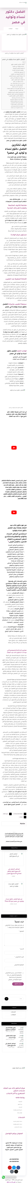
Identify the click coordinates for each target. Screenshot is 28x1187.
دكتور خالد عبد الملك (11, 1182)
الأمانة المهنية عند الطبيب (17, 74)
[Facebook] (18, 1168)
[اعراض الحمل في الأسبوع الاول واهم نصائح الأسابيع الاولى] (20, 1046)
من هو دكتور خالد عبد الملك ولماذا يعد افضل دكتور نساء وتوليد (15, 89)
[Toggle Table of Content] (23, 62)
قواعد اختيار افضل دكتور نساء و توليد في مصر (17, 80)
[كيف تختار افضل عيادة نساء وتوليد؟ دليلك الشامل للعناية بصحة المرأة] (20, 1038)
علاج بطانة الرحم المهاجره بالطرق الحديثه (11, 1030)
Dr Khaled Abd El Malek (18, 813)
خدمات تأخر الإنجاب (17, 593)
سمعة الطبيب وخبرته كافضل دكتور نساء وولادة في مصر (16, 77)
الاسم (22, 949)
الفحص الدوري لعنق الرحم (12, 804)
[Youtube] (10, 1168)
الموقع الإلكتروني (19, 965)
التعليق (21, 931)
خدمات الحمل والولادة (16, 602)
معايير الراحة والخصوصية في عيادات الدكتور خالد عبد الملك (17, 107)
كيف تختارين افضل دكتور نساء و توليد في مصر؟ (17, 65)
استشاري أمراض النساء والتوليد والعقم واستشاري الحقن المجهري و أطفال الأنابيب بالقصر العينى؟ (15, 94)
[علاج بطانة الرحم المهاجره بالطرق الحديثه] (20, 1030)
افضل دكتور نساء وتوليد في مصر (16, 140)
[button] (18, 824)
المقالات (21, 817)
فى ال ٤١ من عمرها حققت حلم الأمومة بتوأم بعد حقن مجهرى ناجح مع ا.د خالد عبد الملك (16, 85)
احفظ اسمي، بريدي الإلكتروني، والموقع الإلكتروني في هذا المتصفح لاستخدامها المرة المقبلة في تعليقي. (13, 976)
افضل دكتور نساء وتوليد (12, 112)
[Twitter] (14, 1168)
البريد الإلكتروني (19, 957)
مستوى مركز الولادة (18, 72)
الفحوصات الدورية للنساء (15, 627)
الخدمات (13, 1012)
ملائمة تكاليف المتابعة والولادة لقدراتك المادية (17, 69)
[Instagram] (16, 1171)
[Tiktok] (12, 1171)
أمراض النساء (19, 609)
